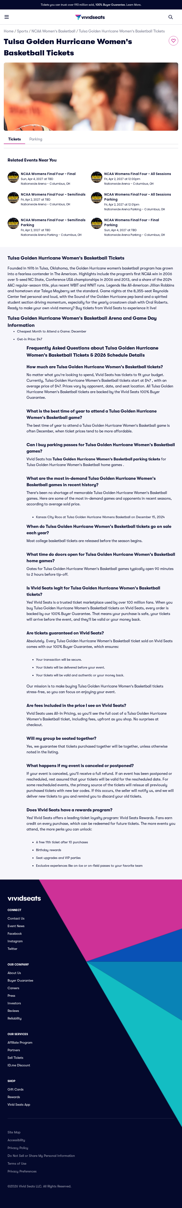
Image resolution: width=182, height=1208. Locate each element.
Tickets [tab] (14, 139)
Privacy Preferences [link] (22, 1171)
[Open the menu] (6, 17)
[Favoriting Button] (173, 40)
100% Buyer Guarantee (110, 4)
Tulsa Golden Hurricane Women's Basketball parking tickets (106, 459)
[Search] (170, 17)
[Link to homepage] (91, 17)
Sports (22, 31)
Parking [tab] (35, 139)
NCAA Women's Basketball (53, 31)
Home (9, 31)
